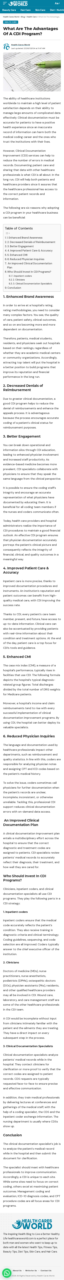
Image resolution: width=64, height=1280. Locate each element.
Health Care (11, 22)
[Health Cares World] (17, 3)
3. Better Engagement (20, 246)
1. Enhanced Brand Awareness (24, 237)
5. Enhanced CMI (17, 255)
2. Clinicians (19, 279)
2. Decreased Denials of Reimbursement (31, 242)
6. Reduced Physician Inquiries (25, 259)
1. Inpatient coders (22, 276)
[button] (6, 1273)
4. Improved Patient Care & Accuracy (30, 250)
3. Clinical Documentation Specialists (32, 283)
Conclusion (14, 287)
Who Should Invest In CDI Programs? (29, 271)
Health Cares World (20, 45)
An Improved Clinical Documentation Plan (29, 265)
